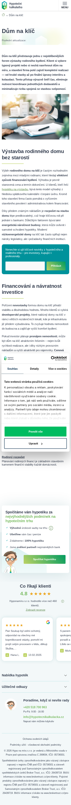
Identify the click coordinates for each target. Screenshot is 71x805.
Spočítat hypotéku (44, 559)
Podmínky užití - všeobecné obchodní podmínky (35, 744)
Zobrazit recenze (35, 609)
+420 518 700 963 (35, 707)
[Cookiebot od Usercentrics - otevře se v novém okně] (51, 358)
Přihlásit (56, 265)
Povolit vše (36, 431)
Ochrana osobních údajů (35, 739)
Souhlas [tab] (12, 368)
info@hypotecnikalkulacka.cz (43, 716)
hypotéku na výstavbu (15, 189)
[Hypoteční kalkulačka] (12, 5)
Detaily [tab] (34, 368)
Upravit (33, 443)
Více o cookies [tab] (57, 368)
